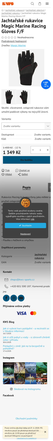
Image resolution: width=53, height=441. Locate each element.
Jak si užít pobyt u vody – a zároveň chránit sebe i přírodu (26, 338)
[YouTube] (21, 298)
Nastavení (25, 234)
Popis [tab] (27, 187)
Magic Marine (18, 45)
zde (32, 219)
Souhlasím (27, 225)
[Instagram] (13, 298)
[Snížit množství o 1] (33, 150)
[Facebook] (6, 298)
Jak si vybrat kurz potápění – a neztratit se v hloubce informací (26, 329)
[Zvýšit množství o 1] (47, 150)
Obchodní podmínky (26, 418)
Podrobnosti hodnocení (13, 41)
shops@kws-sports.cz (22, 279)
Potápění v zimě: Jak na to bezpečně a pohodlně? (23, 347)
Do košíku (26, 159)
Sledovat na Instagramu (27, 389)
